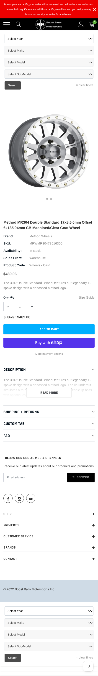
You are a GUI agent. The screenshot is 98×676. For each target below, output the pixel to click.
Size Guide (87, 297)
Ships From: (12, 258)
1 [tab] (47, 199)
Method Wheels (40, 236)
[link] (8, 498)
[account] (81, 24)
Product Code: (14, 265)
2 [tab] (51, 199)
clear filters (84, 85)
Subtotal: (9, 317)
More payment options (49, 353)
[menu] (6, 24)
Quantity (8, 297)
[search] (18, 24)
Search (12, 85)
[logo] (49, 24)
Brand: (8, 236)
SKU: (7, 243)
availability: (12, 250)
